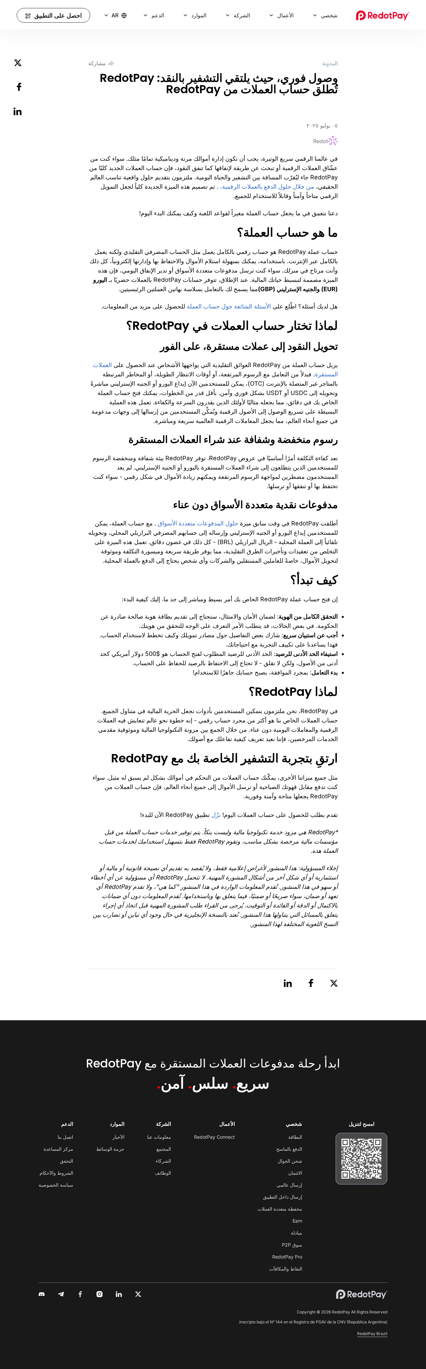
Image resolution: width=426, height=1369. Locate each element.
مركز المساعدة (58, 1149)
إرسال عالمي (289, 1185)
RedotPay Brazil (372, 1333)
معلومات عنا (159, 1137)
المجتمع (163, 1149)
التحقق (66, 1161)
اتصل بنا (65, 1137)
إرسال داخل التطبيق (282, 1197)
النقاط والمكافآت (285, 1268)
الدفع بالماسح (289, 1149)
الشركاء (163, 1161)
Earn (297, 1221)
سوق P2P (292, 1245)
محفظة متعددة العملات (280, 1209)
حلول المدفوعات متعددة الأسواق (198, 523)
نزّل (216, 814)
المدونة (330, 63)
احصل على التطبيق (58, 15)
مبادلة (296, 1233)
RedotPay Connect (214, 1137)
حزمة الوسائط (110, 1149)
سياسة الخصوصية (56, 1185)
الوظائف (163, 1173)
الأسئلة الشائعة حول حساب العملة (229, 306)
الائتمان (295, 1173)
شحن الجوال (290, 1161)
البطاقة (295, 1137)
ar (114, 15)
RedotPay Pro (287, 1257)
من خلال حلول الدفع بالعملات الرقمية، (266, 186)
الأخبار (118, 1137)
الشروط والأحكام (56, 1173)
